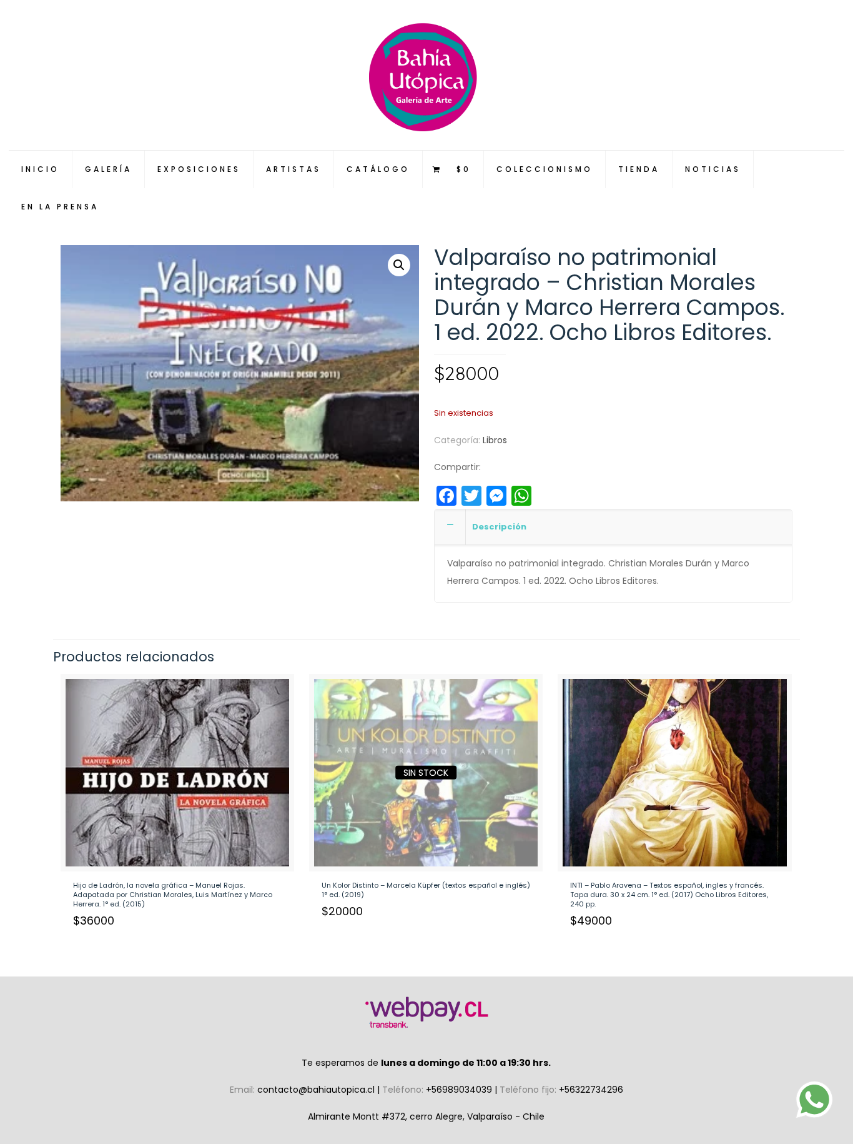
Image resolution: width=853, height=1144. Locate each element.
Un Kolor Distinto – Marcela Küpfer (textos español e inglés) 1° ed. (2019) (426, 890)
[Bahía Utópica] (427, 75)
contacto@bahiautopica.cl (317, 1089)
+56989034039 (460, 1089)
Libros (495, 440)
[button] (399, 265)
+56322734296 (591, 1089)
